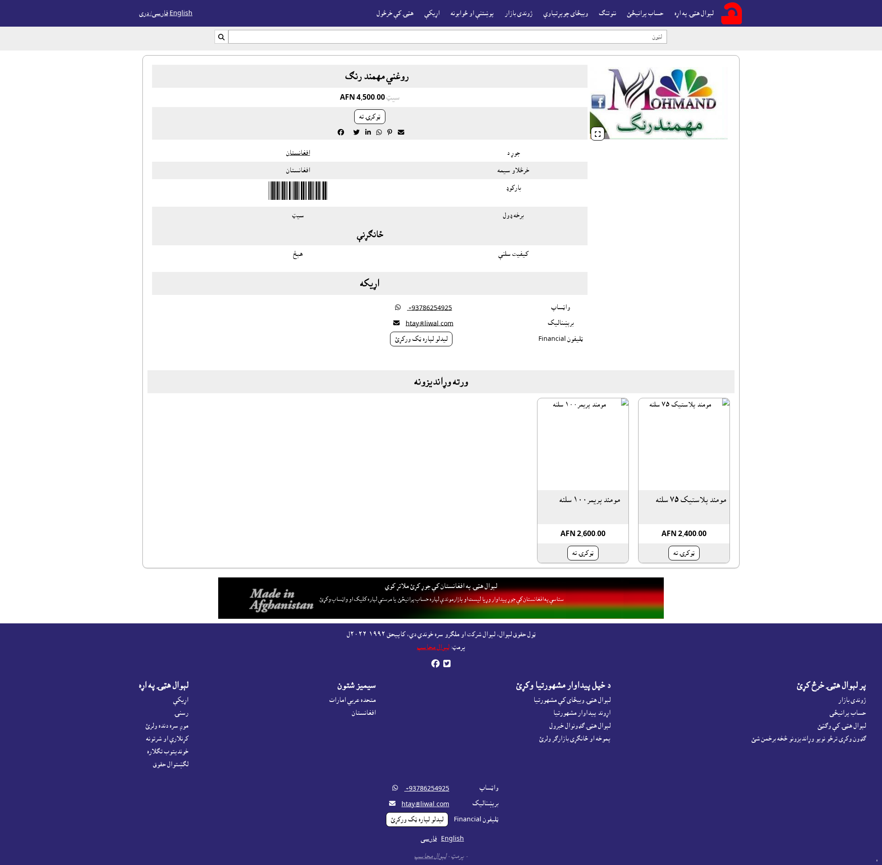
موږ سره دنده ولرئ (167, 726)
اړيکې (432, 13)
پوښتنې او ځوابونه (472, 13)
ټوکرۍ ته (369, 116)
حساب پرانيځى (848, 713)
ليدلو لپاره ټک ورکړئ (421, 339)
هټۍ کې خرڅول (395, 13)
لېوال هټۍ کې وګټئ (842, 726)
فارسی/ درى (153, 13)
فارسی (429, 839)
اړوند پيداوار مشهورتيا (582, 713)
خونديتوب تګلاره (167, 751)
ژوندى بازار (518, 13)
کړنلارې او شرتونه (167, 738)
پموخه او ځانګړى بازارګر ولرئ (575, 738)
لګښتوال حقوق (170, 764)
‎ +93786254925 (429, 308)
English (181, 13)
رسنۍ (181, 713)
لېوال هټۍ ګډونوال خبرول (580, 726)
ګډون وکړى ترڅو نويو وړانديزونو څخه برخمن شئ (809, 738)
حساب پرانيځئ (645, 13)
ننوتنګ (607, 13)
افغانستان (298, 153)
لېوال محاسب (433, 647)
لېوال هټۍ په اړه (693, 13)
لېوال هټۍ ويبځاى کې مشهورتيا (572, 700)
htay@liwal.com (429, 323)
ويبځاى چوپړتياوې (565, 13)
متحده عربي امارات (352, 700)
